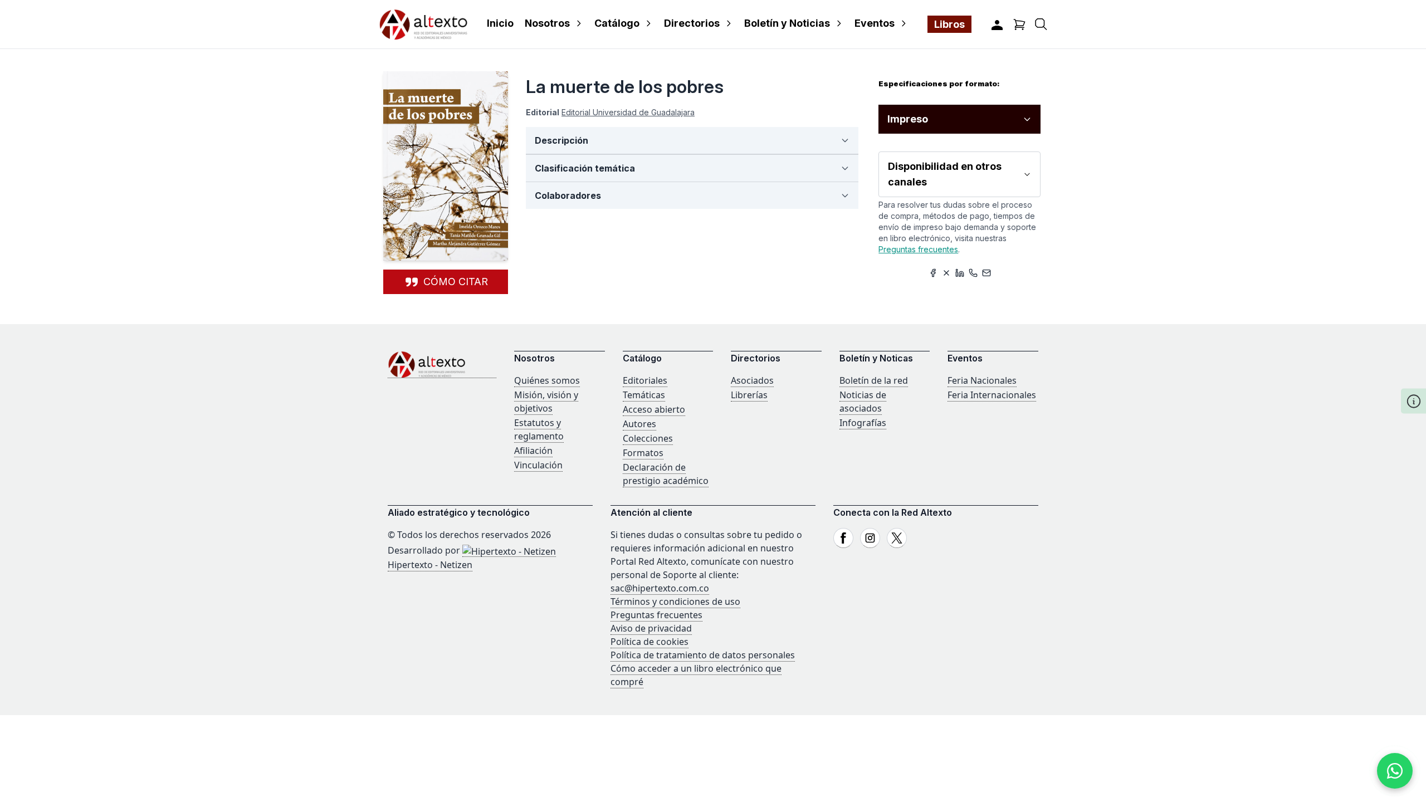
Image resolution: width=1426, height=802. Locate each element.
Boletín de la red (873, 380)
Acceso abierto (654, 409)
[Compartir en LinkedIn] (959, 272)
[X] (897, 538)
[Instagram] (870, 538)
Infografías (862, 423)
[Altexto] (423, 24)
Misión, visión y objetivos (546, 401)
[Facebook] (843, 538)
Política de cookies (649, 641)
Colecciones (648, 438)
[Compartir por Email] (986, 272)
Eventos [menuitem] (874, 23)
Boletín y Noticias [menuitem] (787, 23)
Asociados (752, 380)
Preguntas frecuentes (918, 249)
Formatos (643, 453)
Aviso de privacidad (651, 628)
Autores (639, 424)
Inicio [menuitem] (500, 23)
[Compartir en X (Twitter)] (946, 272)
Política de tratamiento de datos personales (703, 655)
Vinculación (538, 465)
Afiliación (533, 450)
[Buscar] (1041, 24)
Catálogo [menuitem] (616, 23)
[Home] (442, 364)
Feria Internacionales (992, 395)
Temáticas (644, 395)
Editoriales (645, 380)
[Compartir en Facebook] (933, 272)
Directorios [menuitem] (692, 23)
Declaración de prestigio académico (666, 474)
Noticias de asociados (862, 401)
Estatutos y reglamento (539, 429)
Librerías (749, 395)
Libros (949, 24)
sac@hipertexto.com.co (660, 588)
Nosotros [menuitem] (547, 23)
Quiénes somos (547, 380)
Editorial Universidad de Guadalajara (628, 112)
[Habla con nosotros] (1395, 771)
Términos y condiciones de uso (675, 601)
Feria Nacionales (982, 380)
